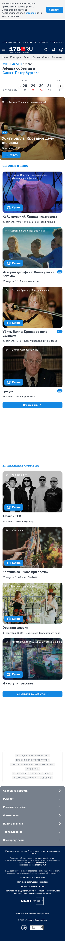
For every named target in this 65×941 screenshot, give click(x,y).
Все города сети (13, 840)
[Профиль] (61, 49)
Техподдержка (12, 831)
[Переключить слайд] (20, 86)
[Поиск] (46, 49)
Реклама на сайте (14, 807)
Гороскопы (32, 769)
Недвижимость (11, 42)
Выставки (56, 57)
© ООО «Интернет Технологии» (32, 920)
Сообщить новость (15, 790)
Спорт (45, 57)
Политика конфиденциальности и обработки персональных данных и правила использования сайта (33, 892)
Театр (27, 57)
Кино (5, 57)
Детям (36, 57)
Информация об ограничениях (32, 877)
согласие (31, 13)
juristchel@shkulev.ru (37, 863)
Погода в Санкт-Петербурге (32, 756)
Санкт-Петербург (12, 64)
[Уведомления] (53, 49)
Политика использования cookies (32, 882)
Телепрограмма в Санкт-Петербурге (33, 764)
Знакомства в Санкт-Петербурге (32, 778)
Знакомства (29, 42)
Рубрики (8, 798)
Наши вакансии (13, 823)
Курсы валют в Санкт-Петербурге (32, 773)
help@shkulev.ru (39, 865)
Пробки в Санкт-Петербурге (32, 760)
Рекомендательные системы (32, 886)
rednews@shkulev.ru (46, 858)
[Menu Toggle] (4, 49)
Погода (43, 42)
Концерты (15, 57)
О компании (11, 815)
